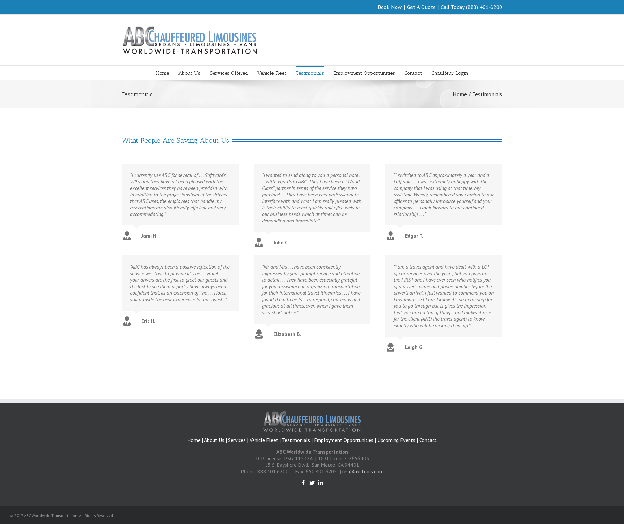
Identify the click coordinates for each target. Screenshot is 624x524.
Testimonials (296, 440)
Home (194, 440)
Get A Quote (421, 7)
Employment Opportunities (343, 440)
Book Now (390, 7)
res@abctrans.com (363, 471)
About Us (215, 440)
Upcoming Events (396, 440)
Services (237, 440)
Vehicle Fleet (264, 440)
